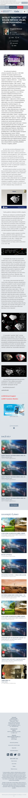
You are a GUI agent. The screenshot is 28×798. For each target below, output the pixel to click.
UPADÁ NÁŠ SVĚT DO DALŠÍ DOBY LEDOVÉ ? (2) (13, 638)
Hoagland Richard (16, 29)
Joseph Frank (11, 640)
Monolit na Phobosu (6, 554)
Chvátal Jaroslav (12, 683)
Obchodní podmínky (14, 742)
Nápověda (14, 748)
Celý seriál (14, 505)
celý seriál (15, 43)
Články (14, 766)
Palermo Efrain (12, 556)
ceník (6, 7)
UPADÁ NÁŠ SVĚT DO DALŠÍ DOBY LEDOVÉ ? (11, 639)
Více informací (3, 4)
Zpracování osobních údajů (14, 745)
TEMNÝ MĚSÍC (4, 682)
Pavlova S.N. (11, 536)
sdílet (15, 45)
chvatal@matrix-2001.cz (15, 725)
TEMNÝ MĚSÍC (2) (5, 680)
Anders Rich (11, 661)
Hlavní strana (14, 761)
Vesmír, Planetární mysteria (18, 34)
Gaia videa (14, 763)
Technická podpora (14, 750)
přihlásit (20, 7)
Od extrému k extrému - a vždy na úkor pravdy (13, 575)
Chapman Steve (12, 576)
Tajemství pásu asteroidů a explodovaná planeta (12, 660)
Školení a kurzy (14, 769)
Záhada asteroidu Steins (6, 457)
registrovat (13, 7)
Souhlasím (24, 2)
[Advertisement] (14, 699)
